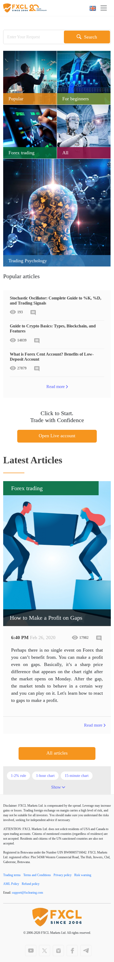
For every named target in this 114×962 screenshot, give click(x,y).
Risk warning (82, 875)
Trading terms (12, 875)
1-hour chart (45, 776)
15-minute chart (77, 776)
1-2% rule (18, 776)
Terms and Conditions (37, 875)
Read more (55, 386)
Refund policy (31, 884)
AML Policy (11, 884)
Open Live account (57, 435)
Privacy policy (63, 875)
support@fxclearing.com (27, 892)
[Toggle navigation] (105, 8)
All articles (57, 753)
